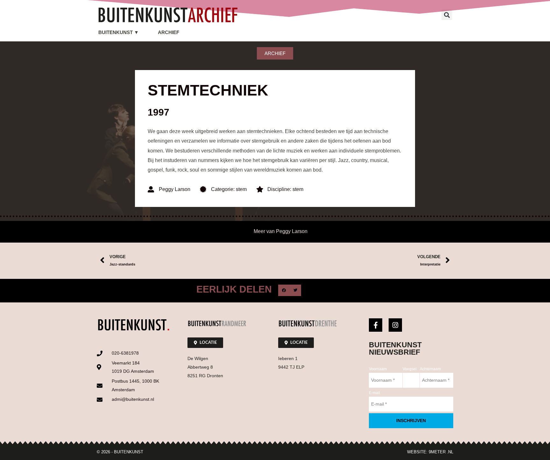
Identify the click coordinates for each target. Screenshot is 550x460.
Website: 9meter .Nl (430, 451)
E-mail (374, 393)
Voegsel (410, 369)
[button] (446, 15)
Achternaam (430, 369)
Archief (168, 32)
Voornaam (378, 369)
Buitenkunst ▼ (118, 32)
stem (241, 189)
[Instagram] (395, 325)
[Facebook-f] (375, 325)
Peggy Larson (174, 189)
